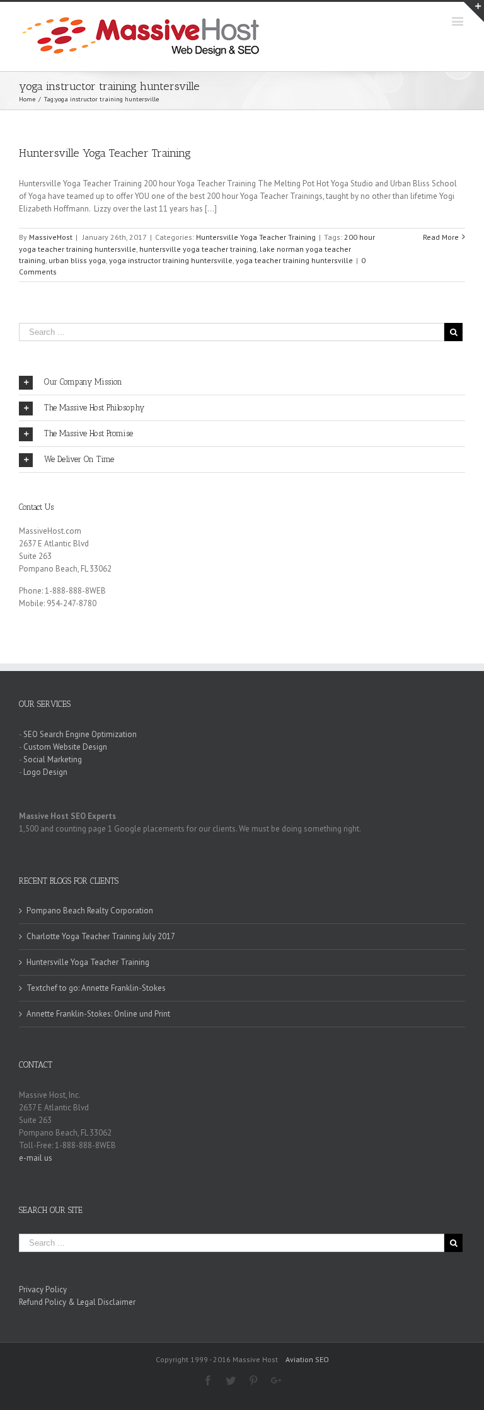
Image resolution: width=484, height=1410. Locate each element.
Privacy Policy (43, 1289)
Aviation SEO (307, 1359)
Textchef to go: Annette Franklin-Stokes (96, 988)
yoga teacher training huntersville (294, 260)
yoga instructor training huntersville (171, 260)
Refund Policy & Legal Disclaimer (77, 1302)
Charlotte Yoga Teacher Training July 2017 (100, 936)
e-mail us (35, 1158)
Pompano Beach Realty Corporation (89, 910)
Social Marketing (52, 759)
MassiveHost (50, 237)
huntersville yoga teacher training (197, 249)
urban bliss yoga (77, 260)
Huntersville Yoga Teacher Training (105, 153)
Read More (441, 237)
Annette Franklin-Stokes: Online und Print (98, 1013)
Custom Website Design (65, 747)
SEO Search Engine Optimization (80, 734)
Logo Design (45, 772)
